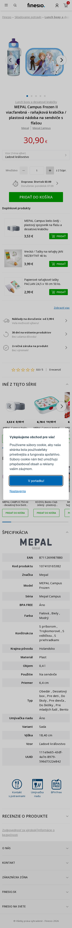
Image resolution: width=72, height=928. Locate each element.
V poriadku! (36, 480)
